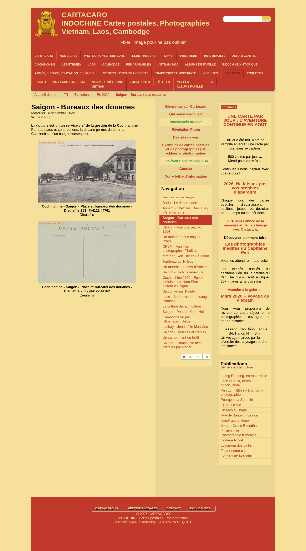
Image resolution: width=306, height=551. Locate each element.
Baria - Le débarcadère (180, 203)
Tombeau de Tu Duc (178, 261)
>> (266, 19)
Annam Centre (244, 55)
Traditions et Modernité (175, 73)
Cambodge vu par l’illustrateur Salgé (176, 319)
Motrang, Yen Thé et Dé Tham (186, 256)
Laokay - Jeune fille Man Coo (185, 327)
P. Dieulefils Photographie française (238, 433)
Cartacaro (44, 55)
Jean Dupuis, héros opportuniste (236, 383)
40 (198, 356)
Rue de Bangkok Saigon (239, 415)
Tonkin (167, 55)
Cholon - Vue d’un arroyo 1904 (182, 229)
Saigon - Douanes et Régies (184, 332)
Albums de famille (200, 64)
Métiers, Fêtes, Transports (125, 73)
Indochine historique (239, 64)
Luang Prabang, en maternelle (244, 376)
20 (191, 356)
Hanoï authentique (235, 421)
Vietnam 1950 (168, 64)
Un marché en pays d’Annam (185, 267)
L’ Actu (40, 82)
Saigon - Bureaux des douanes (180, 220)
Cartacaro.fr (106, 508)
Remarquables (138, 64)
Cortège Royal (232, 440)
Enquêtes (255, 73)
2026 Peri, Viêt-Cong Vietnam (107, 84)
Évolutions (82, 95)
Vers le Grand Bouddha (239, 426)
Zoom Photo (140, 82)
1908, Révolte (214, 55)
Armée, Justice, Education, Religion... (65, 73)
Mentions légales (143, 508)
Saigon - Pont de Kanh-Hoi (183, 312)
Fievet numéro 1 (233, 451)
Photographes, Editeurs (104, 55)
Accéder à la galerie (244, 290)
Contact (174, 508)
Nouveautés (200, 508)
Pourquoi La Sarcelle (237, 400)
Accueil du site (45, 95)
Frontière (188, 55)
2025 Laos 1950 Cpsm (68, 82)
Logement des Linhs (236, 445)
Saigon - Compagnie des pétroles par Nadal (182, 345)
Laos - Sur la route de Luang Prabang (185, 299)
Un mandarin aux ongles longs (181, 239)
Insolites (210, 73)
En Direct (232, 73)
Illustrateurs (143, 55)
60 (206, 356)
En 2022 (103, 95)
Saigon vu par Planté (179, 291)
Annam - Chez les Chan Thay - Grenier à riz (185, 210)
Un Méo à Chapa (234, 410)
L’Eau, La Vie (231, 405)
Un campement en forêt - (182, 338)
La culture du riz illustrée (182, 306)
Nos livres (68, 55)
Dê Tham (163, 82)
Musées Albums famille (190, 84)
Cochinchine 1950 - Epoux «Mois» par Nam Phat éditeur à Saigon (183, 282)
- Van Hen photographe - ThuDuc (180, 249)
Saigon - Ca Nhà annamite (183, 272)
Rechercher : (233, 13)
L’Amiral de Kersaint (236, 456)
